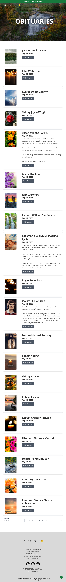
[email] (38, 564)
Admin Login (42, 580)
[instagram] (33, 564)
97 (53, 520)
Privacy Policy (26, 580)
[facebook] (28, 564)
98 (57, 520)
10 (46, 520)
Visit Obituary (28, 57)
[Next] (61, 520)
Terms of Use (34, 580)
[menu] (60, 3)
